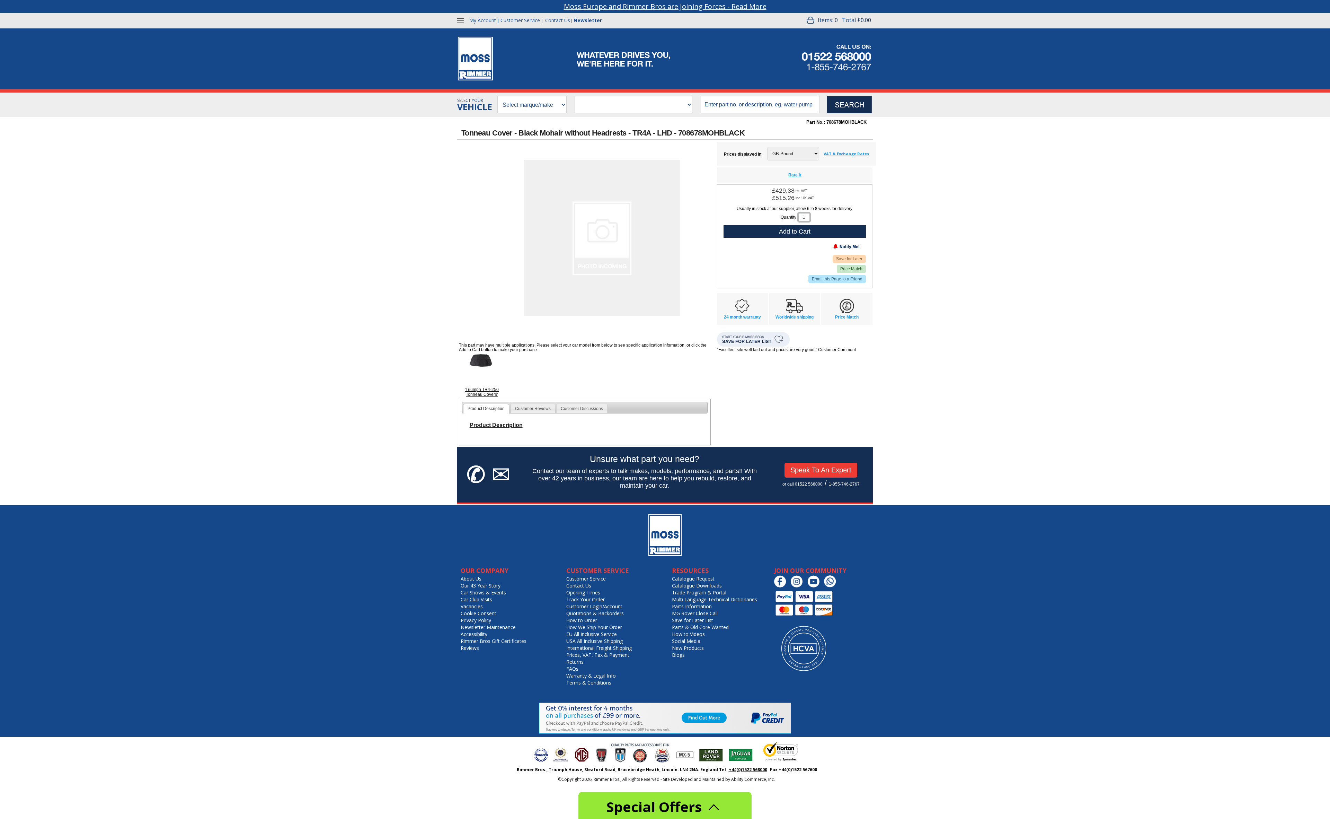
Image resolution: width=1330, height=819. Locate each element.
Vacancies (472, 606)
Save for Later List (692, 620)
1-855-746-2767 (844, 484)
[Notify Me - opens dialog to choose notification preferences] (832, 248)
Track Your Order (585, 599)
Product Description (486, 408)
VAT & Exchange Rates (846, 153)
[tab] (486, 408)
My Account (482, 20)
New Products (688, 648)
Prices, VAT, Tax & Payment (597, 655)
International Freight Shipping (599, 648)
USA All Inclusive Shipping (594, 641)
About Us (471, 578)
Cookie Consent (478, 613)
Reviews (470, 648)
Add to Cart (794, 231)
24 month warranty (742, 317)
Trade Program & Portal (699, 592)
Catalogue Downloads (697, 585)
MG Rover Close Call (695, 613)
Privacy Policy (476, 620)
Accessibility (474, 634)
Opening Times (583, 592)
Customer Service (520, 20)
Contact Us (557, 20)
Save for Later (849, 258)
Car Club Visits (476, 599)
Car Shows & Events (483, 592)
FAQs (572, 668)
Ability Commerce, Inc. (753, 779)
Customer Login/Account (594, 606)
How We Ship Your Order (594, 627)
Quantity (788, 217)
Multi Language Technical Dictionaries (714, 599)
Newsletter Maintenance (488, 627)
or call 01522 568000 (802, 484)
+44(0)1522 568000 (748, 770)
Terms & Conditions (588, 682)
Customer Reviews (533, 408)
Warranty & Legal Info (591, 675)
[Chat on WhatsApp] (832, 586)
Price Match (851, 269)
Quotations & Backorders (595, 613)
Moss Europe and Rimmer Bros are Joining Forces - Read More (665, 6)
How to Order (581, 620)
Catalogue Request (693, 578)
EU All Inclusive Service (591, 634)
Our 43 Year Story (480, 585)
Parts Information (692, 606)
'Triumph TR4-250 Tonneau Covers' (482, 392)
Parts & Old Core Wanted (700, 627)
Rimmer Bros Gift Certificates (493, 641)
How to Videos (688, 634)
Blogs (678, 655)
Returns (575, 662)
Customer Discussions (582, 408)
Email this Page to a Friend (837, 279)
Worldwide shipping (794, 317)
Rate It (794, 175)
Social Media (686, 641)
